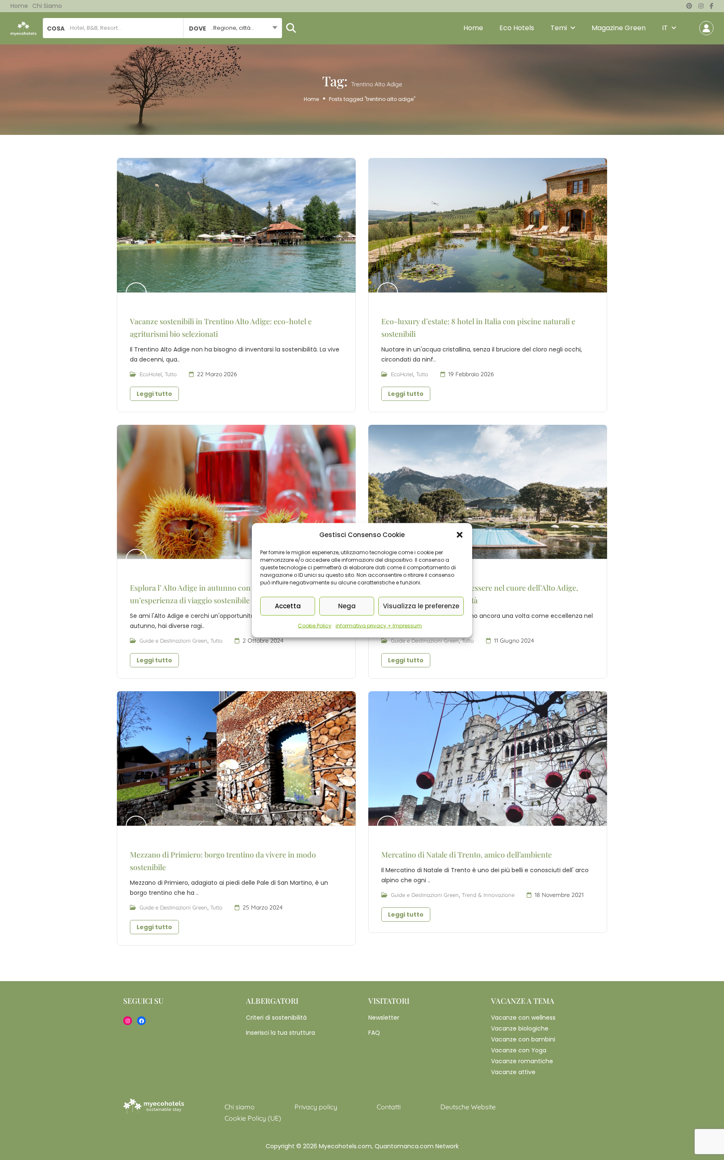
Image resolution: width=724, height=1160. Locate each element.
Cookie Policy (314, 625)
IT (665, 28)
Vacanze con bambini (523, 1039)
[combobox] (232, 28)
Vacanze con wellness (523, 1017)
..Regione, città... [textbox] (232, 28)
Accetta (288, 606)
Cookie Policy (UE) (253, 1118)
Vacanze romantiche (522, 1061)
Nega (347, 606)
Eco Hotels (516, 28)
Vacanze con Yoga (518, 1050)
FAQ (374, 1032)
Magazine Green (619, 28)
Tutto (171, 374)
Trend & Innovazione (488, 894)
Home (19, 6)
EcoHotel (151, 374)
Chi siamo (47, 6)
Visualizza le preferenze (421, 606)
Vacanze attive (513, 1072)
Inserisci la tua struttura (280, 1032)
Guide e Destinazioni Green (173, 640)
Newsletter (383, 1017)
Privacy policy (316, 1107)
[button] (459, 534)
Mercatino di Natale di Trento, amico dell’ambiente (466, 855)
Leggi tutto (154, 394)
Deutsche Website (468, 1107)
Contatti (389, 1107)
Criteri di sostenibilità (276, 1017)
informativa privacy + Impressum (379, 625)
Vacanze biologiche (519, 1028)
